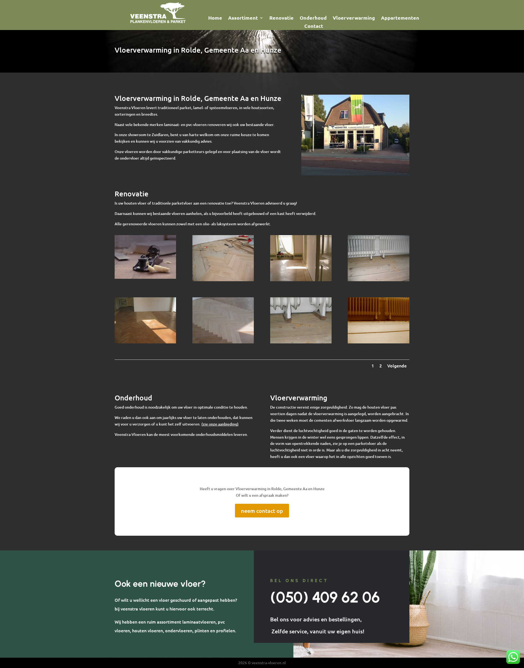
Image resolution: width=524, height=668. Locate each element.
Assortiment (243, 18)
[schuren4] (378, 279)
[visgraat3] (145, 342)
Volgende (397, 366)
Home (215, 18)
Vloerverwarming (354, 18)
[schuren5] (378, 342)
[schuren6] (301, 342)
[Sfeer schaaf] (145, 277)
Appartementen (400, 18)
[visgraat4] (223, 342)
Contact (313, 26)
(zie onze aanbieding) (220, 424)
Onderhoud (313, 18)
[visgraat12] (223, 279)
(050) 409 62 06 (325, 597)
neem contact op (262, 510)
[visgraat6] (301, 279)
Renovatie (281, 18)
